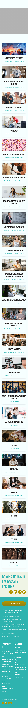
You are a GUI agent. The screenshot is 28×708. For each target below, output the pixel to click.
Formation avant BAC (14, 401)
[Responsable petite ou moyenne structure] (14, 187)
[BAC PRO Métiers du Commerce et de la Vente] (14, 382)
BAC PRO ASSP (14, 131)
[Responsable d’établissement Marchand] (14, 67)
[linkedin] (24, 592)
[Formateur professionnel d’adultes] (14, 309)
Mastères (21, 352)
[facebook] (11, 592)
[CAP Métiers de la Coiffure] (14, 408)
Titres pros (21, 61)
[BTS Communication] (14, 358)
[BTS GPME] (14, 502)
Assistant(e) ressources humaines (14, 300)
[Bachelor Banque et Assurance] (14, 213)
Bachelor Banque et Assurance (14, 227)
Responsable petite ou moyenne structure (14, 202)
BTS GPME (14, 516)
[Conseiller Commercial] (14, 93)
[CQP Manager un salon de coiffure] (14, 164)
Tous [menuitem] (3, 37)
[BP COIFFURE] (14, 548)
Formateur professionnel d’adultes (14, 324)
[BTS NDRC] (14, 525)
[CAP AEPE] (14, 431)
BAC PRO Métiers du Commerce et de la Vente (14, 397)
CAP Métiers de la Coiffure (14, 422)
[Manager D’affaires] (14, 335)
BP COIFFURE (14, 563)
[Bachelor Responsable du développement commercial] (14, 260)
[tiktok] (20, 592)
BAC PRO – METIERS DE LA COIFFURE (14, 154)
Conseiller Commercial (14, 107)
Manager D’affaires (14, 349)
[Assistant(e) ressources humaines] (14, 286)
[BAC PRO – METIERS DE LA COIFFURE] (14, 140)
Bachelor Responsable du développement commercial (14, 275)
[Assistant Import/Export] (14, 44)
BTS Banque (14, 469)
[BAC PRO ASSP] (14, 117)
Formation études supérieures (11, 61)
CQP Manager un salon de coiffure (14, 178)
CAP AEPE (14, 445)
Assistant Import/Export (14, 58)
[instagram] (15, 592)
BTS (6, 134)
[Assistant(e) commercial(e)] (14, 236)
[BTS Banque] (14, 455)
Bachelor (6, 230)
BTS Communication (14, 372)
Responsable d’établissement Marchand (14, 82)
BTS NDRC (14, 539)
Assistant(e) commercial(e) (14, 250)
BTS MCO (14, 492)
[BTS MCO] (14, 478)
